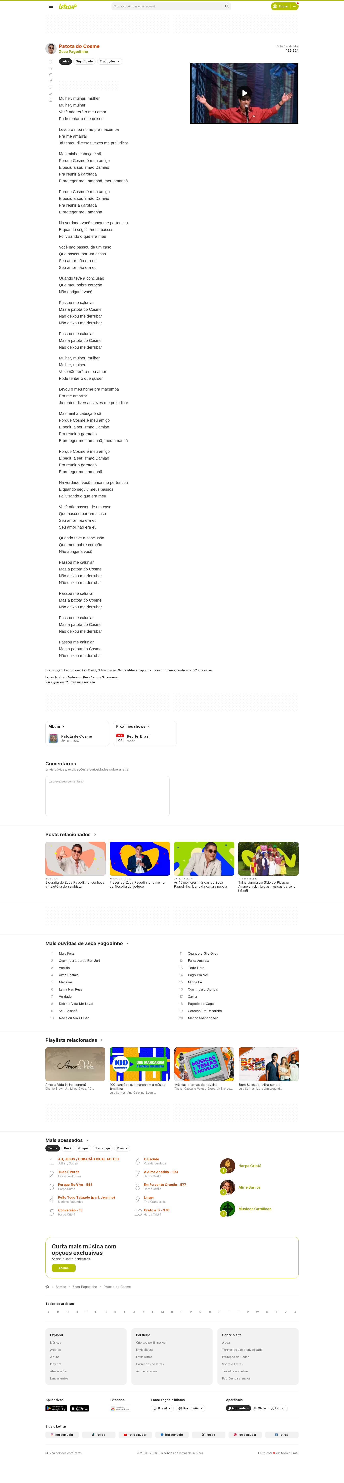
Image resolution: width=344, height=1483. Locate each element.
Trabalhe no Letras (235, 1371)
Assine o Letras (146, 1371)
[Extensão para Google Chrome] (120, 1408)
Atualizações (59, 1371)
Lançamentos (59, 1378)
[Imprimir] (51, 87)
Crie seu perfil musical (151, 1342)
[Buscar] (227, 6)
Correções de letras (150, 1364)
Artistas (55, 1349)
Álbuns (54, 1357)
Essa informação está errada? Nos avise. (183, 670)
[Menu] (51, 6)
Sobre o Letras (232, 1364)
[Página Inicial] (47, 1287)
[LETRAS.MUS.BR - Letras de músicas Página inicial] (68, 6)
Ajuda (226, 1342)
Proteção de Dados (235, 1357)
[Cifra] (51, 81)
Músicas (55, 1342)
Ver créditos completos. (135, 670)
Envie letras (144, 1357)
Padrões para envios (236, 1378)
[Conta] (295, 6)
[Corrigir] (51, 94)
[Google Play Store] (56, 1408)
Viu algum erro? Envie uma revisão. (70, 682)
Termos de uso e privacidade (242, 1349)
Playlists (55, 1364)
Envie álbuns (144, 1349)
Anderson (74, 677)
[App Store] (79, 1408)
